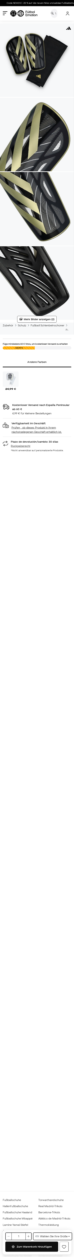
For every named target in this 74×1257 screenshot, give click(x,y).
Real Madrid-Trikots (50, 1206)
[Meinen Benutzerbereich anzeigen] (67, 13)
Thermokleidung (48, 1224)
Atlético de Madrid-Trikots (54, 1218)
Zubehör (8, 325)
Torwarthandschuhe (51, 1199)
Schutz (22, 325)
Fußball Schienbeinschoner (47, 325)
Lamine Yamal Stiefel (15, 1224)
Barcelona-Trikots (49, 1212)
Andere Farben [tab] (36, 361)
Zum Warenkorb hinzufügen (34, 1246)
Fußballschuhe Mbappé (18, 1218)
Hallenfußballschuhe (15, 1206)
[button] (37, 427)
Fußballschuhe (12, 1199)
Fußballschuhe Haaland (17, 1212)
